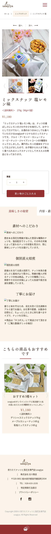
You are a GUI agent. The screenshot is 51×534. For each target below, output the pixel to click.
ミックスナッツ (21, 13)
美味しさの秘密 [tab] (18, 211)
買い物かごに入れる (25, 193)
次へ (30, 25)
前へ (20, 25)
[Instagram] (29, 499)
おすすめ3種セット (25, 396)
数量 (8, 176)
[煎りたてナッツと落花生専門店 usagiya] (8, 4)
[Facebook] (21, 499)
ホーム (6, 13)
